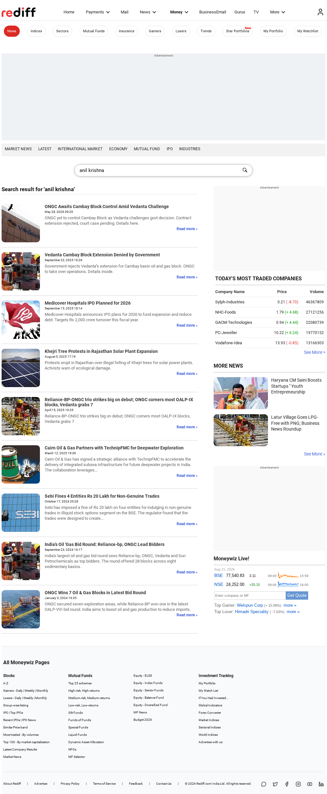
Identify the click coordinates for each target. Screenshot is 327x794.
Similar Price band (15, 727)
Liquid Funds (77, 735)
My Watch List (208, 691)
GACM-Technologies (233, 322)
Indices (36, 31)
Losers (181, 31)
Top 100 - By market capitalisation (26, 742)
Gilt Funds (75, 713)
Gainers (155, 31)
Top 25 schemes (80, 683)
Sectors (62, 31)
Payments (95, 12)
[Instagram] (298, 785)
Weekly (29, 691)
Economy (118, 149)
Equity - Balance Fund (148, 698)
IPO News (29, 720)
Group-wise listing (15, 705)
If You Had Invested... (214, 698)
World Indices (208, 735)
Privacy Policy (70, 784)
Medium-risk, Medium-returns (89, 698)
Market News (18, 149)
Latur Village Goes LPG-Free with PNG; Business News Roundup (295, 423)
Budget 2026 (142, 720)
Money (176, 12)
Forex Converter (210, 713)
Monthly (42, 691)
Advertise (40, 784)
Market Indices (209, 720)
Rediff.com (204, 784)
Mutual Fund (147, 149)
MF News (140, 712)
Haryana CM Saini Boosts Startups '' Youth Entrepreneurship (296, 386)
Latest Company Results (20, 749)
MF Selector (76, 757)
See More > (314, 352)
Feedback (136, 784)
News (145, 12)
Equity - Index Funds (148, 683)
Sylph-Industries (230, 302)
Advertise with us (211, 742)
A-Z (5, 683)
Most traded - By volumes (21, 735)
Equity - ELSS (142, 675)
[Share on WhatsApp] (263, 785)
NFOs (72, 749)
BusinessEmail (212, 12)
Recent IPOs (11, 720)
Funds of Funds (79, 720)
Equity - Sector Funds (148, 690)
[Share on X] (275, 785)
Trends (206, 31)
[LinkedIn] (321, 785)
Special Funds (78, 727)
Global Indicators (210, 705)
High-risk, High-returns (84, 691)
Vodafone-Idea (228, 342)
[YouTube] (309, 785)
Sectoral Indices (210, 727)
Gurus (239, 12)
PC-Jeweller (226, 332)
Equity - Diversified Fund (150, 705)
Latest (44, 149)
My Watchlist (307, 31)
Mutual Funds (94, 31)
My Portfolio (273, 31)
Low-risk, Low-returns (83, 705)
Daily (19, 691)
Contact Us (163, 784)
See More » (314, 453)
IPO (170, 149)
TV (256, 12)
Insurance (126, 31)
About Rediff (12, 784)
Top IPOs (16, 713)
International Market (80, 149)
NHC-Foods (225, 312)
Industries (189, 149)
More (274, 12)
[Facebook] (286, 785)
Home (69, 12)
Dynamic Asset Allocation (86, 742)
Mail (124, 12)
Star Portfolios (237, 31)
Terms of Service (104, 784)
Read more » (187, 229)
